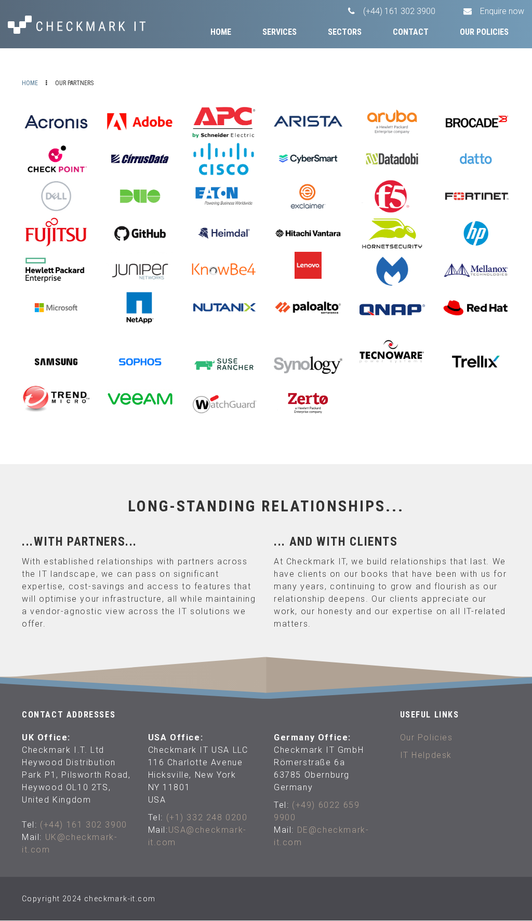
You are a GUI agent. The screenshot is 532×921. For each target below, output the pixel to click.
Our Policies (484, 32)
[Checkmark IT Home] (86, 25)
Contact (411, 32)
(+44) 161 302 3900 (83, 825)
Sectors (345, 32)
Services (279, 32)
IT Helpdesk (426, 755)
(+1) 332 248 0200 (207, 817)
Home (220, 32)
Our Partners (481, 61)
